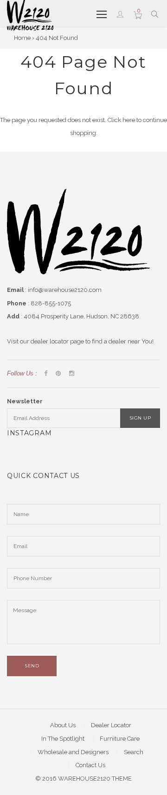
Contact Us (90, 765)
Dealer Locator (111, 725)
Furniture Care (120, 738)
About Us (63, 725)
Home (22, 37)
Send (32, 666)
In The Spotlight (62, 738)
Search (133, 752)
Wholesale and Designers (73, 752)
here (128, 119)
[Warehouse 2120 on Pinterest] (58, 374)
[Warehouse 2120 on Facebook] (45, 374)
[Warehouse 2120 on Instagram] (71, 374)
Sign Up (140, 418)
